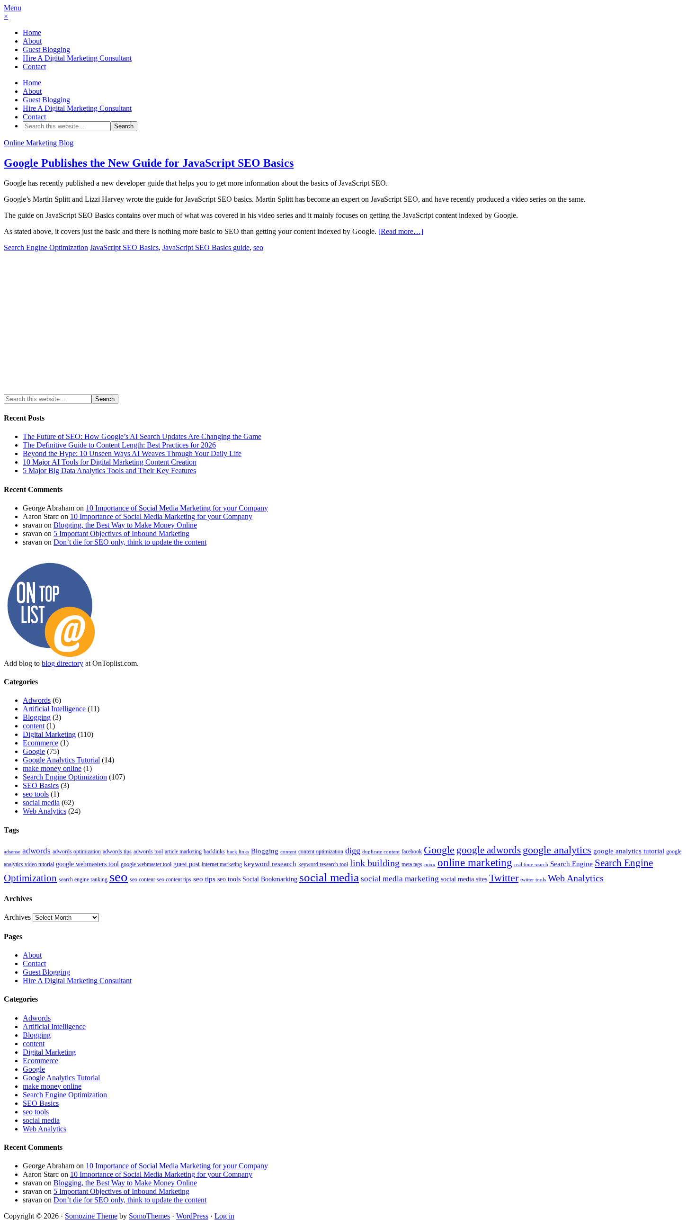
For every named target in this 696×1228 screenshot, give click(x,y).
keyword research (270, 864)
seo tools (36, 794)
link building (375, 863)
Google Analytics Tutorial (61, 760)
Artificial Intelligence (54, 709)
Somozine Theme (91, 1216)
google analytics (557, 850)
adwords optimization (77, 851)
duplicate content (381, 851)
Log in (224, 1216)
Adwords (37, 700)
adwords (36, 850)
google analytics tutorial (628, 851)
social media (41, 802)
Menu (12, 8)
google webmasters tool (87, 864)
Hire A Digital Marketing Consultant (77, 58)
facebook (412, 851)
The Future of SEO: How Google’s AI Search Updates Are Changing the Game (142, 436)
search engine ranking (83, 879)
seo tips (204, 879)
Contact (34, 67)
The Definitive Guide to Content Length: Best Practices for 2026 (119, 445)
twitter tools (533, 879)
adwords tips (117, 851)
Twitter (503, 878)
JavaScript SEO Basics (124, 247)
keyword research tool (323, 864)
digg (352, 850)
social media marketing (400, 878)
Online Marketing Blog (38, 143)
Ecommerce (40, 743)
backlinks (214, 851)
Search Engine (571, 864)
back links (238, 851)
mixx (430, 864)
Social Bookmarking (269, 879)
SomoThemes (149, 1216)
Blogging (37, 717)
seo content (142, 879)
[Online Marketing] (51, 655)
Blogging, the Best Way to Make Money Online (125, 525)
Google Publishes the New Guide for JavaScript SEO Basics (149, 163)
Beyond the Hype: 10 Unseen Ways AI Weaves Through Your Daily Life (132, 453)
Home (32, 32)
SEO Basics (41, 785)
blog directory (62, 663)
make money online (52, 768)
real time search (531, 864)
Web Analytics (44, 811)
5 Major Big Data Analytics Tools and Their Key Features (109, 470)
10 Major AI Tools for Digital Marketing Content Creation (109, 462)
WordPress (192, 1216)
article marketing (183, 851)
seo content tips (174, 879)
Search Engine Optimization (46, 247)
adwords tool (148, 851)
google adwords (488, 850)
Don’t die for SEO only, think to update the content (130, 542)
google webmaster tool (146, 864)
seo (258, 247)
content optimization (320, 851)
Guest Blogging (46, 49)
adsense (12, 851)
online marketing (474, 862)
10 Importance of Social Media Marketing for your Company (177, 508)
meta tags (412, 864)
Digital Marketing (49, 734)
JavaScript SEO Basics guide (206, 247)
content (34, 726)
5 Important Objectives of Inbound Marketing (121, 533)
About (32, 41)
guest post (186, 864)
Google (34, 751)
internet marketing (222, 864)
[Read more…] (400, 231)
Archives (17, 917)
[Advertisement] (83, 326)
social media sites (464, 879)
